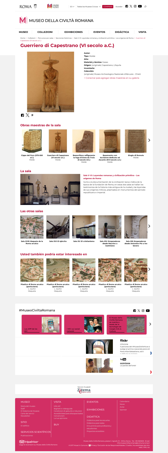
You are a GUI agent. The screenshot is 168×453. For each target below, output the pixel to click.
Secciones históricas (64, 38)
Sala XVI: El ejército (58, 241)
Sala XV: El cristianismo (83, 241)
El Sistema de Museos (30, 411)
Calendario (124, 401)
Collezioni (45, 32)
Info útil (57, 406)
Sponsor (123, 410)
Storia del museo (28, 406)
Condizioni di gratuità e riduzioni (68, 411)
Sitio (24, 422)
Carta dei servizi (27, 413)
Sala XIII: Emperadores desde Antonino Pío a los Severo (136, 243)
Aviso (122, 407)
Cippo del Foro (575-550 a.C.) (32, 156)
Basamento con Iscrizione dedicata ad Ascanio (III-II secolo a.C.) (110, 157)
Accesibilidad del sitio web (141, 446)
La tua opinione (60, 418)
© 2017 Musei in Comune (78, 445)
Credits (129, 445)
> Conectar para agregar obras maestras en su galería (111, 78)
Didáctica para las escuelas (98, 420)
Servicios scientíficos (36, 432)
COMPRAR (107, 7)
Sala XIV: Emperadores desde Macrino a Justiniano (110, 243)
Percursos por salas (46, 38)
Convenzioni (59, 416)
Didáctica (122, 32)
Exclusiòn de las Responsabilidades (111, 445)
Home (22, 38)
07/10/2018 (135, 349)
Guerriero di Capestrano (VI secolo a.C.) (58, 156)
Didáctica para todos (95, 423)
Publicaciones (27, 435)
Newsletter (25, 416)
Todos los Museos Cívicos (87, 7)
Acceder (119, 7)
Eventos (99, 32)
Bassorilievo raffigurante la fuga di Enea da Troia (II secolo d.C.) (84, 157)
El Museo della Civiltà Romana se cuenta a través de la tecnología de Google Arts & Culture (116, 324)
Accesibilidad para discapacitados (68, 413)
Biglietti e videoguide (63, 409)
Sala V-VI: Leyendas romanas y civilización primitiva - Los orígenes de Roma (103, 38)
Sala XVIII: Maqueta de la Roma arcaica (32, 242)
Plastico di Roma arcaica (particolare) (32, 285)
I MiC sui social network (73, 330)
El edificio (25, 426)
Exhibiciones (73, 32)
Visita (142, 32)
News (122, 404)
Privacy (94, 445)
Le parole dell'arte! (128, 365)
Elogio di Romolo (136, 155)
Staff (23, 409)
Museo (23, 32)
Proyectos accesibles (95, 431)
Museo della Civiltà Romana (61, 20)
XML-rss (146, 447)
